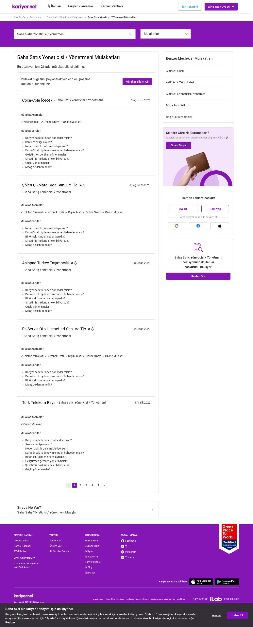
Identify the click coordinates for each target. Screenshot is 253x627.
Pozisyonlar (36, 17)
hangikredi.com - (142, 599)
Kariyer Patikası (22, 546)
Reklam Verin (92, 546)
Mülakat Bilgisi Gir (137, 81)
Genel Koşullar (21, 540)
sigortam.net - (170, 599)
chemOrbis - (111, 599)
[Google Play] (227, 581)
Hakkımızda (91, 540)
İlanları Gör (198, 276)
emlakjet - (130, 599)
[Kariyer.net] (29, 596)
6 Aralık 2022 (142, 402)
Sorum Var (55, 540)
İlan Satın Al (91, 556)
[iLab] (216, 599)
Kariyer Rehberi (93, 562)
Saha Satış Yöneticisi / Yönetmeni (65, 17)
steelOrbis (181, 599)
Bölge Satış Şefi (175, 105)
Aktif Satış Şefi (175, 71)
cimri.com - (121, 599)
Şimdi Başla (178, 145)
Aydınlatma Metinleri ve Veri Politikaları (26, 565)
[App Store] (201, 581)
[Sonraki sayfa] (104, 485)
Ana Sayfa (19, 17)
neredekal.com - (157, 599)
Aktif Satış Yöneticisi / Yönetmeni (186, 93)
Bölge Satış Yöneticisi (179, 116)
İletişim (89, 551)
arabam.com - (99, 599)
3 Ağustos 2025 (140, 100)
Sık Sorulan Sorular (59, 551)
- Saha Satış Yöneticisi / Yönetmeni (78, 100)
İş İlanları (54, 6)
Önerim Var (55, 546)
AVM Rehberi (20, 551)
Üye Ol (183, 209)
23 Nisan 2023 (141, 262)
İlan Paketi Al (189, 6)
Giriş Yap (215, 209)
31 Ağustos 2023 (139, 185)
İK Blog (89, 567)
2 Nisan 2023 (142, 328)
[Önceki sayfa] (68, 485)
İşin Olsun (90, 572)
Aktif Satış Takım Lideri (180, 82)
